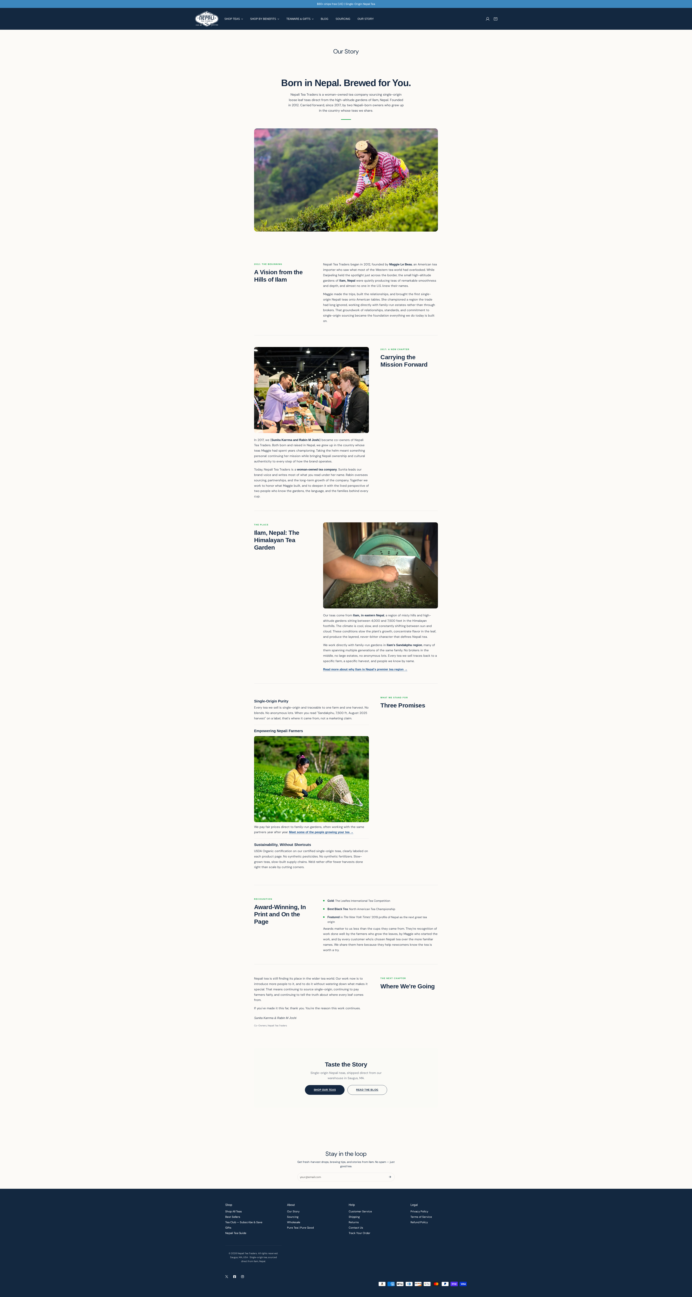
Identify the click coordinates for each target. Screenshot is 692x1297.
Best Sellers (232, 1217)
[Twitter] (227, 1276)
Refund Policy (419, 1222)
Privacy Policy (419, 1211)
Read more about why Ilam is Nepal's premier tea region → (365, 669)
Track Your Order (359, 1233)
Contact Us (356, 1227)
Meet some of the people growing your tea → (321, 832)
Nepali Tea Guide (235, 1233)
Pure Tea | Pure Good (300, 1227)
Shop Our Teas (325, 1089)
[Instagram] (243, 1276)
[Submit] (390, 1177)
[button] (496, 19)
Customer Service (360, 1211)
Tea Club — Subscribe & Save (243, 1222)
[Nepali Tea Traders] (207, 18)
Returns (354, 1222)
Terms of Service (421, 1217)
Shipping (354, 1217)
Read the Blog (367, 1089)
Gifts (228, 1227)
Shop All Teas (233, 1211)
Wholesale (293, 1222)
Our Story (293, 1211)
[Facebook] (235, 1276)
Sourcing (292, 1217)
